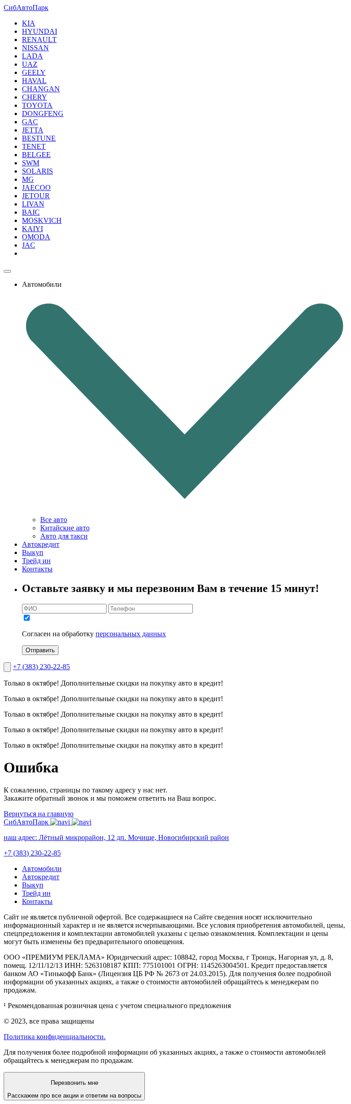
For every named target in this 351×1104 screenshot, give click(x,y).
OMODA (36, 237)
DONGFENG (43, 113)
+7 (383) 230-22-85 (41, 667)
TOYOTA (37, 105)
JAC (28, 245)
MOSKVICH (42, 220)
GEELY (34, 72)
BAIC (31, 212)
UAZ (29, 64)
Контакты (37, 569)
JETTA (32, 130)
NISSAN (35, 48)
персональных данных (131, 634)
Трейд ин (36, 561)
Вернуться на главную (39, 814)
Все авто (53, 519)
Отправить (40, 650)
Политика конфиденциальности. (55, 1037)
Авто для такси (64, 536)
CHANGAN (41, 89)
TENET (34, 146)
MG (28, 179)
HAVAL (34, 81)
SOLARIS (37, 171)
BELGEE (36, 154)
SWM (30, 163)
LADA (32, 56)
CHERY (34, 97)
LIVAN (33, 204)
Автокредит (40, 544)
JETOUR (36, 196)
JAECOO (36, 187)
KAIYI (32, 228)
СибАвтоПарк (26, 7)
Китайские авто (65, 528)
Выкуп (32, 552)
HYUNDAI (39, 31)
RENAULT (39, 39)
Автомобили (42, 868)
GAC (30, 122)
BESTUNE (39, 138)
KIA (28, 23)
